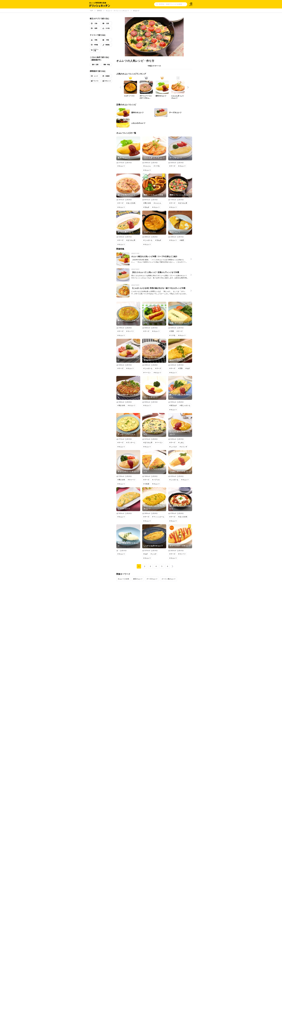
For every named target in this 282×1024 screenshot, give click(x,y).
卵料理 (99, 10)
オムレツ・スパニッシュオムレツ (117, 10)
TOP (91, 10)
